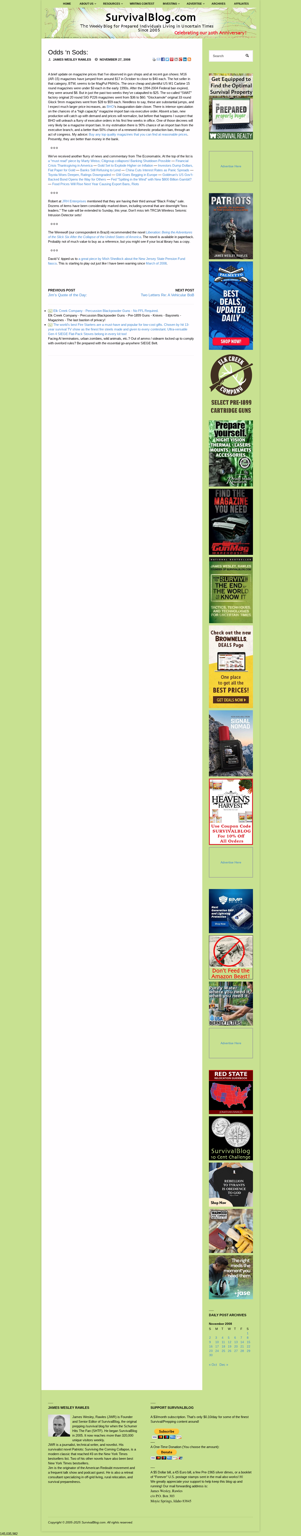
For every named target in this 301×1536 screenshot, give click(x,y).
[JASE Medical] (231, 1277)
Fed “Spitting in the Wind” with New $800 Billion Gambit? (151, 179)
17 (217, 1346)
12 (229, 1342)
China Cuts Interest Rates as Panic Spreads (157, 170)
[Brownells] (231, 666)
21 (242, 1346)
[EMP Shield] (231, 911)
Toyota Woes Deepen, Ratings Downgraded (79, 175)
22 (248, 1346)
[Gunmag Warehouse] (231, 522)
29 (248, 1351)
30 (211, 1355)
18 (223, 1346)
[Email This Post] (158, 59)
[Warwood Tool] (231, 1231)
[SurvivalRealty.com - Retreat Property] (231, 106)
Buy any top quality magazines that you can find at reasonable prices (138, 134)
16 (211, 1346)
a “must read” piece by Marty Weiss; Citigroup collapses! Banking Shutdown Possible (109, 161)
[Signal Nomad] (231, 743)
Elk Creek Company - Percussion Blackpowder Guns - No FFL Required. (103, 311)
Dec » (223, 1364)
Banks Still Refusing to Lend (100, 170)
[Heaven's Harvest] (231, 812)
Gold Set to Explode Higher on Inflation (125, 165)
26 (229, 1351)
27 (236, 1351)
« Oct (213, 1364)
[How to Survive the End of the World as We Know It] (231, 590)
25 (223, 1351)
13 (236, 1342)
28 (242, 1351)
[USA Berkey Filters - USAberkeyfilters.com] (231, 1004)
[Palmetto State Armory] (231, 305)
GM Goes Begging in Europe (136, 175)
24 (217, 1351)
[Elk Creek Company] (231, 385)
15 (248, 1342)
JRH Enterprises (74, 201)
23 (211, 1351)
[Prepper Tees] (231, 1185)
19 (229, 1346)
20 (236, 1346)
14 (242, 1342)
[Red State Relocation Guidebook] (231, 1092)
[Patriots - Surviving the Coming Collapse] (231, 226)
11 (223, 1342)
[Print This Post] (154, 59)
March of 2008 (156, 263)
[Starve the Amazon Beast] (231, 957)
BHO (110, 106)
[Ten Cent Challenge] (231, 1138)
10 (217, 1342)
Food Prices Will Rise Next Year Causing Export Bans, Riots (95, 184)
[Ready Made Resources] (231, 453)
